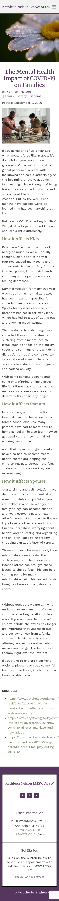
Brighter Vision (46, 892)
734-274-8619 (26, 834)
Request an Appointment (29, 877)
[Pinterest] (29, 795)
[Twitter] (36, 795)
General (35, 96)
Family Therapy (16, 96)
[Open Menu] (54, 7)
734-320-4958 (29, 830)
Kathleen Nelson (19, 91)
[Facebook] (22, 795)
